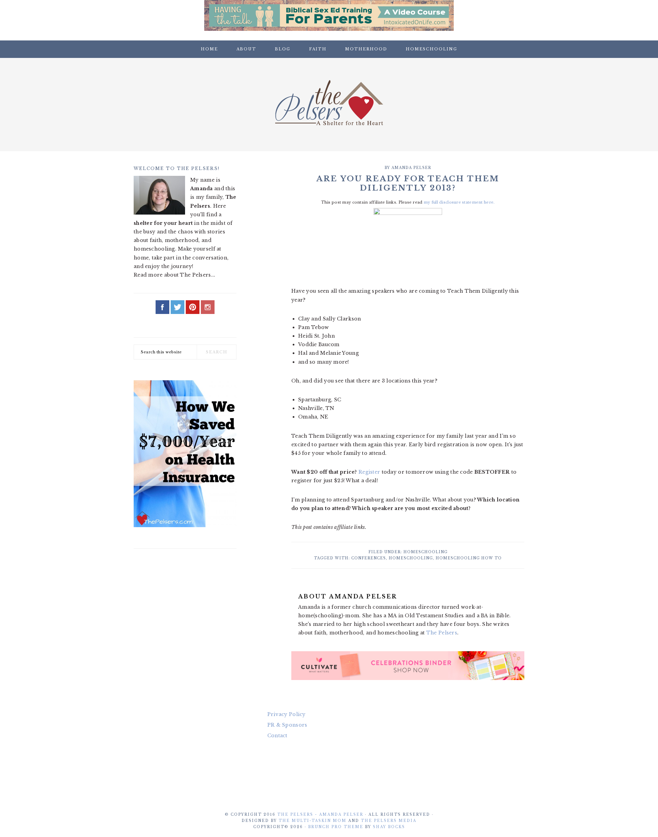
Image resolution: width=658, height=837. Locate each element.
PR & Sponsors (287, 725)
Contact (277, 735)
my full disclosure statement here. (459, 202)
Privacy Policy (286, 714)
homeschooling (411, 558)
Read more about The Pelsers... (174, 275)
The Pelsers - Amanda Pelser (320, 814)
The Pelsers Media (388, 820)
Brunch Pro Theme (335, 827)
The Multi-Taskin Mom (312, 820)
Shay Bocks (389, 827)
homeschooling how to (469, 558)
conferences (368, 558)
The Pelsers (329, 102)
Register (369, 472)
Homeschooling (425, 552)
